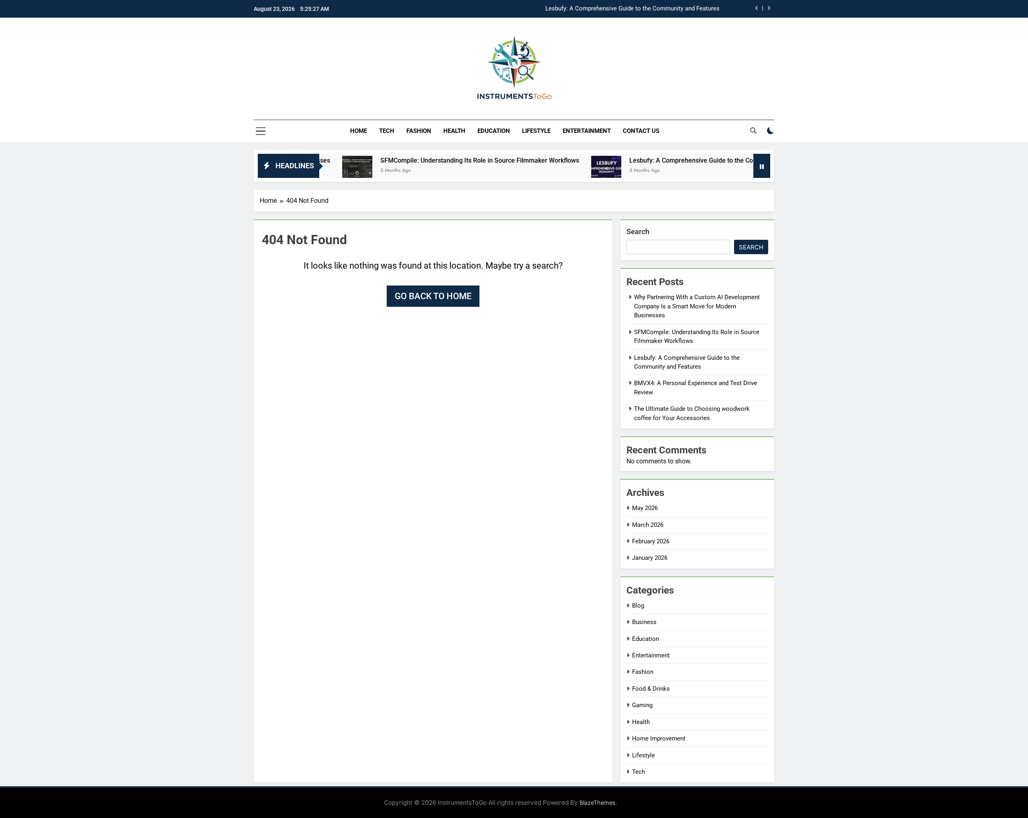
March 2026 (647, 524)
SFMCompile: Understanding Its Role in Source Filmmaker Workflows (450, 160)
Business (644, 622)
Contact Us (641, 131)
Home (358, 131)
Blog (638, 605)
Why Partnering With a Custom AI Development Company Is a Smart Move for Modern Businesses (697, 306)
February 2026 (650, 541)
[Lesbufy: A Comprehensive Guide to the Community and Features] (576, 171)
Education (493, 131)
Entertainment (587, 131)
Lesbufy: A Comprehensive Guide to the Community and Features (632, 9)
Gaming (642, 705)
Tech (386, 131)
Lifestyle (536, 131)
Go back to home (433, 296)
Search (637, 231)
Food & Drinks (651, 688)
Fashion (418, 131)
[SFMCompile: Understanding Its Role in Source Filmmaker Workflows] (327, 171)
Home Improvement (658, 738)
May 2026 (645, 508)
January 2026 (649, 557)
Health (454, 131)
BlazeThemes (597, 802)
